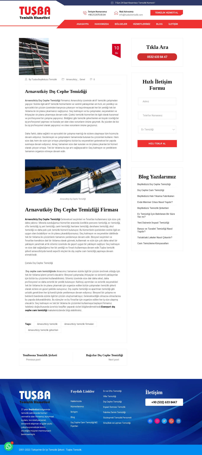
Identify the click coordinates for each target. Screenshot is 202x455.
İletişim (173, 24)
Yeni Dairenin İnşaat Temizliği (153, 222)
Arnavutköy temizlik (47, 324)
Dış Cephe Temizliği (112, 401)
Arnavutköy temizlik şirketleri (43, 330)
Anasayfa (83, 24)
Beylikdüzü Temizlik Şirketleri (153, 208)
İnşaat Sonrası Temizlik (114, 407)
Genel (82, 79)
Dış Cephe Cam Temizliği (150, 190)
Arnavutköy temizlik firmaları (79, 324)
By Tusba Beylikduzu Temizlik (43, 79)
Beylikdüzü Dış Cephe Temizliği (154, 184)
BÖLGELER (121, 24)
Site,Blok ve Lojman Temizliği (117, 423)
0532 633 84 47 (157, 57)
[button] (8, 446)
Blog (159, 24)
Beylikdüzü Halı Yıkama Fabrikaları (155, 196)
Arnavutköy (71, 79)
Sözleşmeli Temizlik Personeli (117, 417)
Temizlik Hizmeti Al (166, 12)
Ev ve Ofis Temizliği (112, 391)
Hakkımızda (102, 24)
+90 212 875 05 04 (96, 15)
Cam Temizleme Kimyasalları (153, 243)
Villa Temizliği (109, 396)
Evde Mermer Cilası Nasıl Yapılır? (155, 202)
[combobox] (157, 129)
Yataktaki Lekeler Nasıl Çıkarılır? (154, 237)
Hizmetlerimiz (141, 24)
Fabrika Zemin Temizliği (114, 412)
